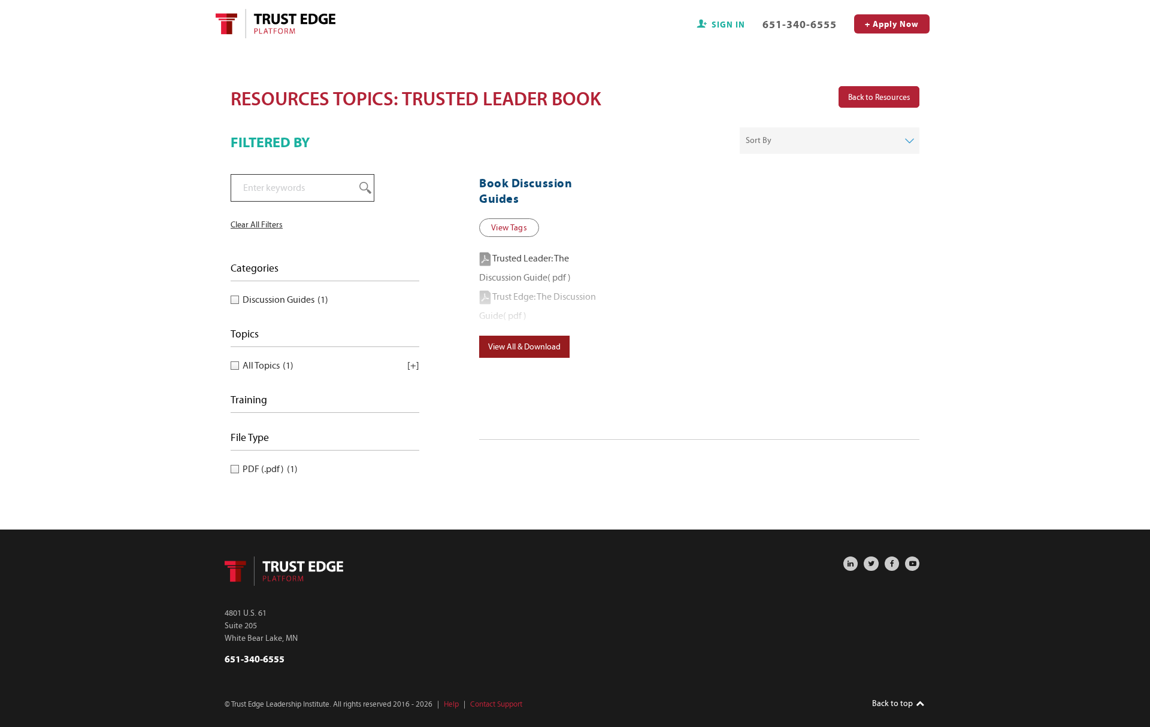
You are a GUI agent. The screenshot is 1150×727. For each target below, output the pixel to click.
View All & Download (524, 347)
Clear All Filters (257, 225)
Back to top (893, 703)
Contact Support (496, 704)
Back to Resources (879, 96)
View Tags (509, 228)
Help (451, 704)
